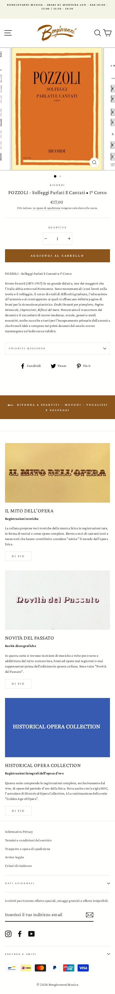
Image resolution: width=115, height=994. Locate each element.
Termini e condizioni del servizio (28, 840)
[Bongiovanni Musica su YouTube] (31, 934)
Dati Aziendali (20, 883)
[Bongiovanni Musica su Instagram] (8, 934)
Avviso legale (14, 857)
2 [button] (60, 176)
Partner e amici (21, 954)
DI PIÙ (18, 683)
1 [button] (55, 176)
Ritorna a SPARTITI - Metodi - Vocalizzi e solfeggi (62, 407)
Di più (18, 556)
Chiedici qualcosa (27, 348)
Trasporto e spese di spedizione (27, 849)
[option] (57, 7)
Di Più (18, 810)
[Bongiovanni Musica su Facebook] (20, 934)
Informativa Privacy (19, 832)
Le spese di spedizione (46, 208)
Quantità (57, 227)
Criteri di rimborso (18, 866)
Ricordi (57, 184)
